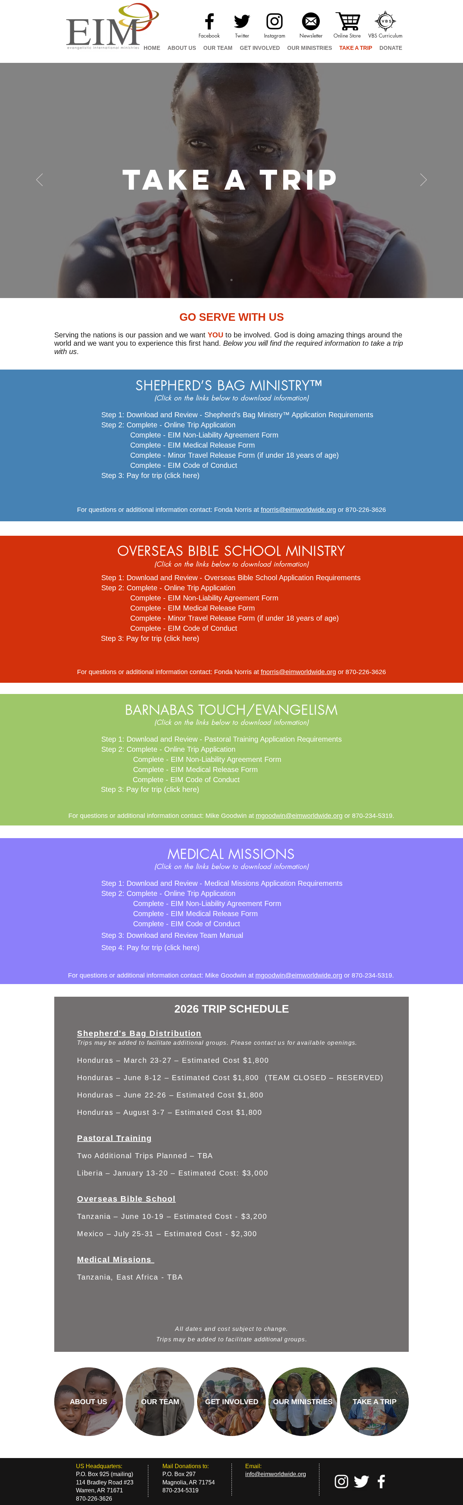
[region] (88, 1401)
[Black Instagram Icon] (274, 21)
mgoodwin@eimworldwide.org (299, 815)
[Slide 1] (231, 280)
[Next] (423, 180)
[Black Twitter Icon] (242, 21)
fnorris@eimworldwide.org (298, 509)
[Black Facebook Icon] (209, 21)
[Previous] (39, 180)
